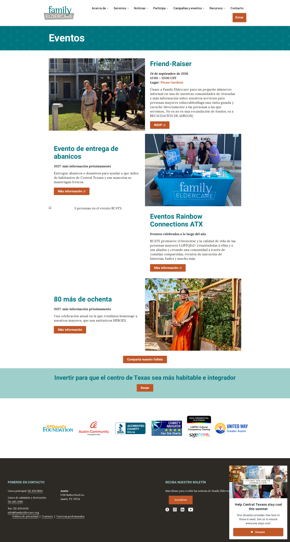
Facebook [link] (167, 509)
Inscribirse (181, 500)
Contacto (47, 516)
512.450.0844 (35, 490)
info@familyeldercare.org (23, 512)
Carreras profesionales (70, 516)
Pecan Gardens (172, 82)
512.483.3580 (15, 501)
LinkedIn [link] (182, 509)
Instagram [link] (175, 509)
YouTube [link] (191, 509)
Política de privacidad (25, 516)
